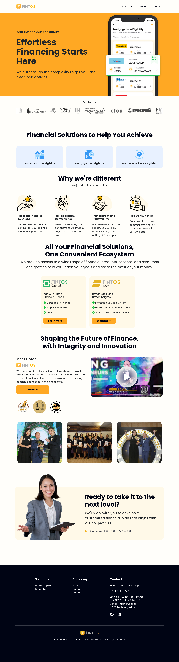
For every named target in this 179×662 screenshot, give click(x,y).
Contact (157, 6)
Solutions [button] (127, 6)
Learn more (55, 320)
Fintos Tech (41, 589)
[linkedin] (119, 614)
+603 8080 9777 (119, 591)
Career (76, 589)
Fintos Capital (43, 585)
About (143, 6)
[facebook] (112, 614)
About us (32, 389)
